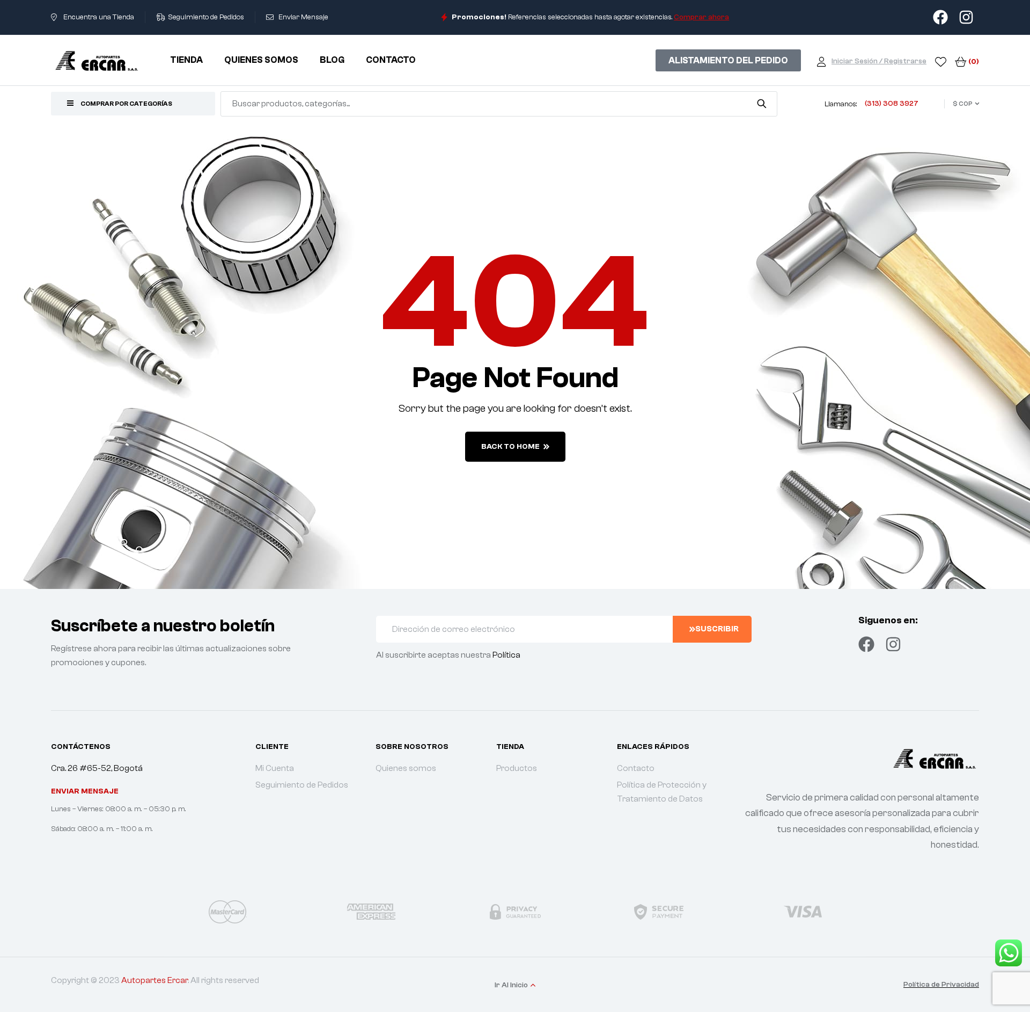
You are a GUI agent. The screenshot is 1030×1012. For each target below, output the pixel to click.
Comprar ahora (701, 17)
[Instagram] (893, 644)
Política (506, 655)
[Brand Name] (227, 911)
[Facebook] (866, 644)
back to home (510, 446)
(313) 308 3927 (891, 103)
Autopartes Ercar (154, 980)
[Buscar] (761, 103)
